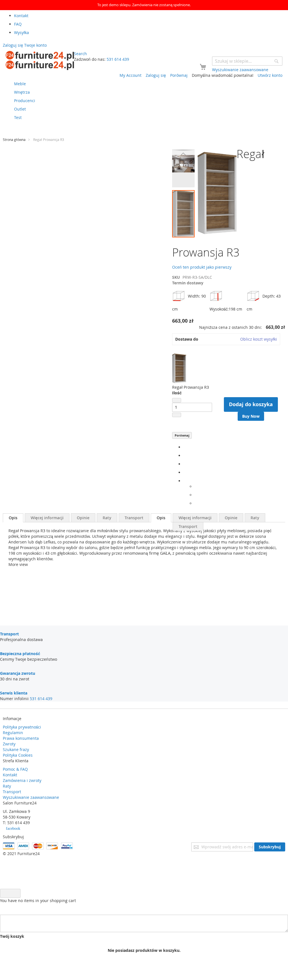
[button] (183, 154)
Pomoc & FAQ (15, 769)
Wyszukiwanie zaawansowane (31, 797)
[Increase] (176, 415)
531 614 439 (118, 59)
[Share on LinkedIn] (184, 464)
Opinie (83, 517)
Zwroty (9, 744)
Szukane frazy (16, 749)
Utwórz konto (270, 75)
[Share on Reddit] (196, 503)
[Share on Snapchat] (196, 495)
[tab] (13, 517)
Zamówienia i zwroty (22, 780)
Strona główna (14, 139)
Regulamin (13, 732)
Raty (107, 517)
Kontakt (10, 774)
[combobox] (247, 61)
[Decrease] (176, 400)
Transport (134, 517)
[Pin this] (184, 472)
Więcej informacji (47, 517)
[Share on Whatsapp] (196, 486)
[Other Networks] (184, 481)
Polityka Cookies (18, 755)
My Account (130, 75)
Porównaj (182, 435)
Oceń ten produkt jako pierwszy (201, 267)
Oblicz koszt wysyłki (258, 339)
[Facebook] (184, 447)
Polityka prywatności (22, 727)
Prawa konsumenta (21, 738)
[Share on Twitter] (184, 455)
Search (80, 53)
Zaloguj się (156, 75)
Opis (13, 517)
